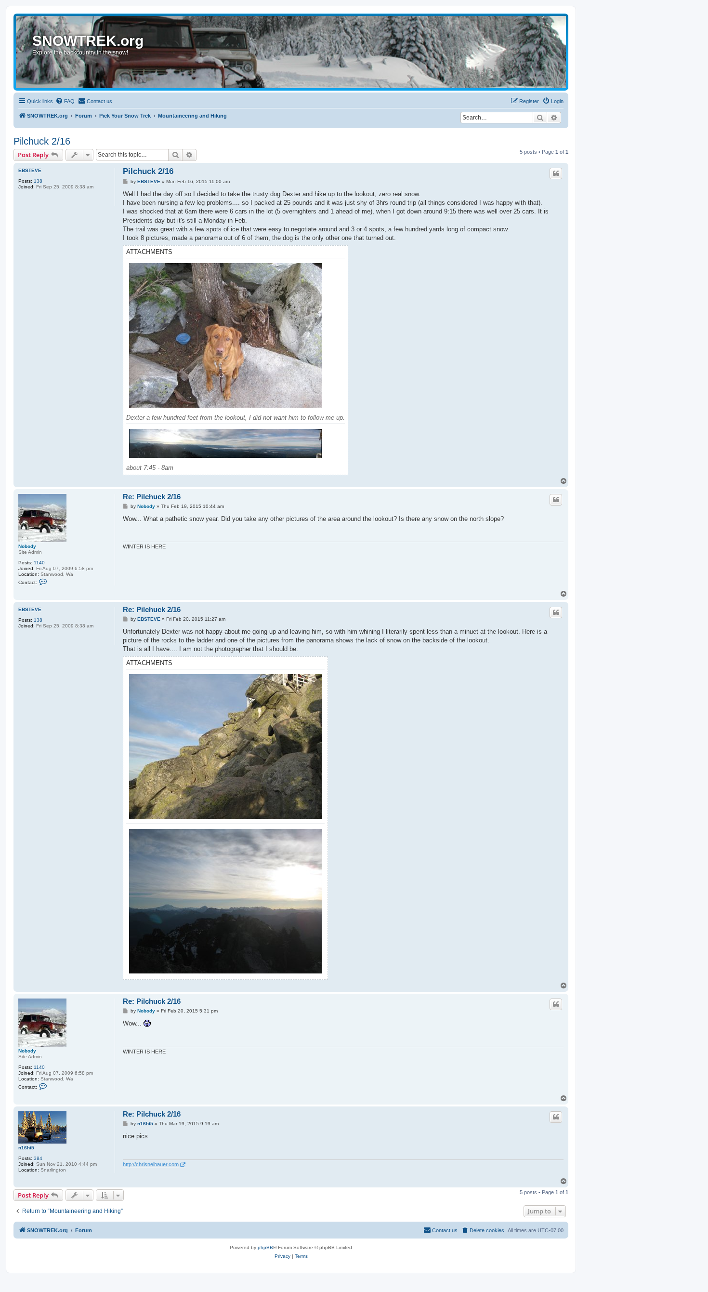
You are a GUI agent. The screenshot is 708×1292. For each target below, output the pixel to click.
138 (38, 181)
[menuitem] (65, 101)
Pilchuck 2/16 (41, 141)
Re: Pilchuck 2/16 (152, 497)
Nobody (27, 546)
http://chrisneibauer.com (151, 1164)
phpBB (265, 1247)
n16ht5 (26, 1147)
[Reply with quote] (556, 173)
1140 (39, 562)
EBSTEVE (29, 170)
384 (38, 1158)
